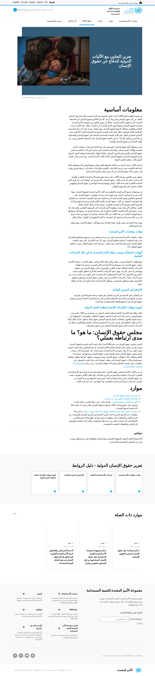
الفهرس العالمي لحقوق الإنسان (125, 402)
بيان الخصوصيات (37, 670)
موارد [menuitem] (110, 21)
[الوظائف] (24, 609)
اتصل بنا (68, 670)
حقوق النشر (62, 670)
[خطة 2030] (59, 609)
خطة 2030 (73, 610)
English (40, 2)
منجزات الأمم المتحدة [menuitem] (128, 21)
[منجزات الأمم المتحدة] (59, 593)
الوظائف (39, 610)
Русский (24, 2)
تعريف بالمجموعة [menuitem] (54, 21)
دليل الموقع (28, 670)
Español (16, 2)
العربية (52, 2)
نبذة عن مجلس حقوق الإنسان (125, 395)
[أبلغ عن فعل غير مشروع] (24, 627)
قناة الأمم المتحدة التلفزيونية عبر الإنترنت (121, 398)
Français (32, 2)
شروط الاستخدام (18, 670)
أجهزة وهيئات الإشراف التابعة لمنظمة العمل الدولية (113, 307)
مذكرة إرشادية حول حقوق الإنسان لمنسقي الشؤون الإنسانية (128, 553)
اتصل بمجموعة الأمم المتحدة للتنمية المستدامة (70, 628)
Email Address (135, 619)
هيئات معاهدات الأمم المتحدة (125, 231)
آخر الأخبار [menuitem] (72, 21)
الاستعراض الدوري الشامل (127, 289)
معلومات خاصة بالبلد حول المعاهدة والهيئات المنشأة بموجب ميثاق (111, 411)
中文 (46, 2)
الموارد (39, 594)
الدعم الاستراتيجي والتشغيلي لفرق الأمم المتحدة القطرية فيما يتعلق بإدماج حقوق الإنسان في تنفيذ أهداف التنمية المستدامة (61, 556)
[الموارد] (24, 593)
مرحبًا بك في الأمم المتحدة (128, 3)
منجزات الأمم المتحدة (69, 594)
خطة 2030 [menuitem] (86, 21)
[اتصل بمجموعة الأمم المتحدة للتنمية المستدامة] (59, 628)
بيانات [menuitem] (100, 21)
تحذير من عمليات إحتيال (50, 670)
